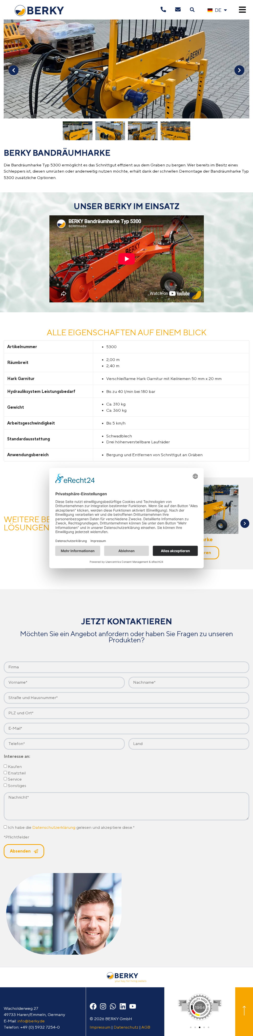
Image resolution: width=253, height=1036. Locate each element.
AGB (145, 1027)
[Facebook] (93, 1006)
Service (15, 779)
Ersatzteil (17, 772)
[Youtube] (132, 1006)
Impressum (100, 1027)
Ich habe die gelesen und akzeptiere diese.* (71, 827)
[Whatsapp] (112, 1006)
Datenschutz (126, 1027)
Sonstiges (17, 785)
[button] (192, 10)
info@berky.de (31, 1020)
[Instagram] (103, 1006)
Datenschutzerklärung (53, 827)
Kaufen (15, 766)
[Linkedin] (122, 1006)
